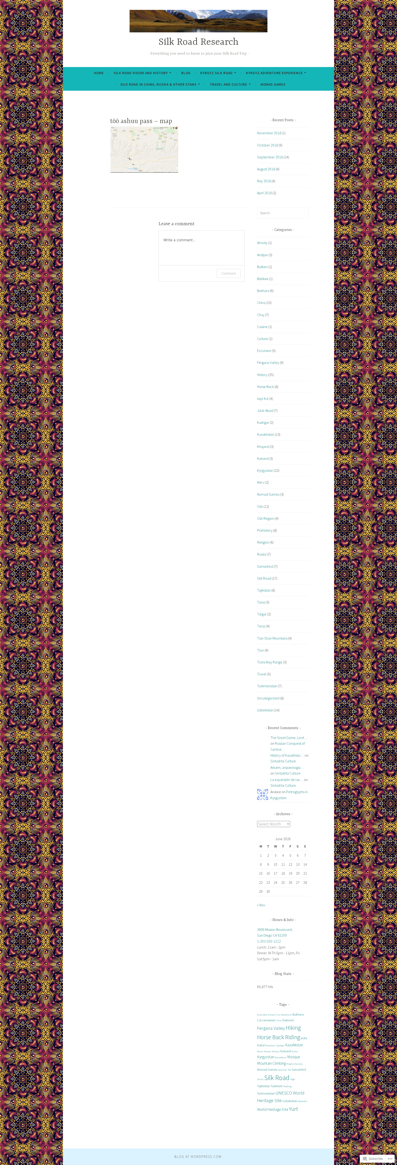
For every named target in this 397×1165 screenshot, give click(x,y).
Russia (261, 554)
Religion (263, 542)
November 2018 (269, 133)
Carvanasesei (266, 1020)
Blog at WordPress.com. (198, 1156)
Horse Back (265, 386)
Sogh (292, 1079)
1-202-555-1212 (269, 941)
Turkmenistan (267, 686)
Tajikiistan (263, 1086)
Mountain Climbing (271, 1063)
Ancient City (274, 1014)
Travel (262, 674)
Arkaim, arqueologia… (287, 767)
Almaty (262, 242)
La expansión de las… (286, 779)
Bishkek (262, 278)
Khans (260, 1051)
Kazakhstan (265, 434)
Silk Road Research (198, 42)
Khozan (276, 1051)
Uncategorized (268, 698)
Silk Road (264, 578)
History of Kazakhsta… (287, 755)
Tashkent (276, 1086)
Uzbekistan (265, 710)
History (262, 374)
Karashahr (270, 1045)
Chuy (260, 314)
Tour (260, 650)
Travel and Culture (228, 84)
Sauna (260, 1079)
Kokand (263, 458)
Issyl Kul (263, 398)
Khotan (267, 1051)
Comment (228, 273)
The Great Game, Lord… (289, 737)
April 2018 (264, 193)
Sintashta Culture (283, 761)
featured (288, 1020)
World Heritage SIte (272, 1109)
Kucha (295, 1051)
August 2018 (266, 169)
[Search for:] (283, 213)
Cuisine (262, 326)
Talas (261, 602)
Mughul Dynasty (294, 1063)
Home (99, 73)
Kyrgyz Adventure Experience (274, 73)
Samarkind (265, 566)
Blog (186, 73)
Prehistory (264, 530)
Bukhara (263, 290)
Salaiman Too (284, 1069)
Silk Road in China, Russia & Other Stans (158, 84)
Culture (262, 338)
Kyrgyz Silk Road (216, 73)
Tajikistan (264, 590)
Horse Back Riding (278, 1037)
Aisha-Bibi (262, 1014)
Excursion (264, 350)
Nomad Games (273, 84)
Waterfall (302, 1101)
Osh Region (265, 518)
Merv (260, 482)
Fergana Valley (268, 362)
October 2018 (267, 145)
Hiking (293, 1027)
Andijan (262, 255)
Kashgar (263, 422)
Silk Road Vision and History (141, 73)
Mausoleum (280, 1057)
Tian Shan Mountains (272, 638)
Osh (260, 506)
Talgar (262, 614)
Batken (262, 266)
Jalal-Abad (265, 410)
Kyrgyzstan (265, 470)
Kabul (261, 1045)
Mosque (293, 1056)
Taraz (261, 626)
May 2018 (264, 181)
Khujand (263, 446)
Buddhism (286, 1014)
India (304, 1038)
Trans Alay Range (269, 662)
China (261, 302)
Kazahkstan (294, 1044)
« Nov (261, 905)
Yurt (293, 1108)
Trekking (287, 1086)
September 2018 (270, 157)
